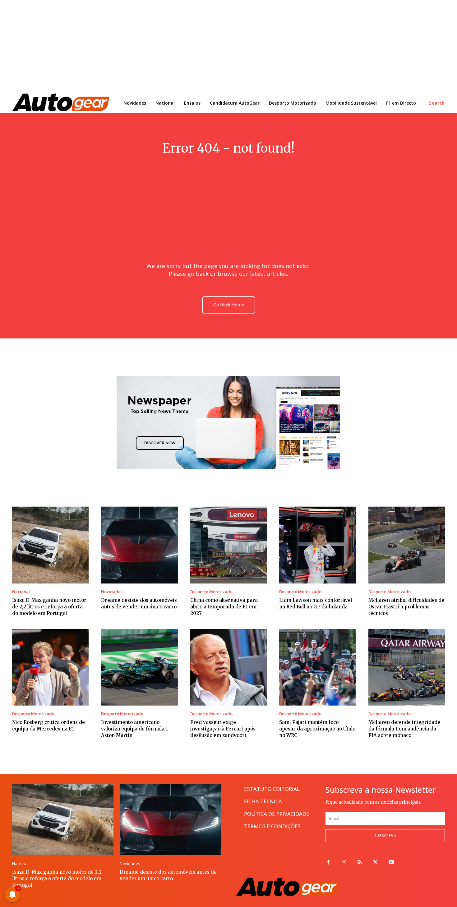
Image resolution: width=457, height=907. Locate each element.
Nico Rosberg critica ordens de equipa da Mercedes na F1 (48, 725)
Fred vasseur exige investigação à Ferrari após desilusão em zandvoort (223, 728)
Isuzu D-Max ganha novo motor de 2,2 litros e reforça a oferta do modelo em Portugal (49, 606)
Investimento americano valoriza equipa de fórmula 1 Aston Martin (134, 728)
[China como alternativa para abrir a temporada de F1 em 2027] (228, 545)
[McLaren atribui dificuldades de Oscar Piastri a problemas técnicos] (406, 545)
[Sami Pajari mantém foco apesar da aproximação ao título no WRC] (317, 667)
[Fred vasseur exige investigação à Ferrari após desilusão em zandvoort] (228, 667)
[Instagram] (344, 862)
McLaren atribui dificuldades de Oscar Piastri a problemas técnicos (406, 606)
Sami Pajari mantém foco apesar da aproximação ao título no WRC (317, 728)
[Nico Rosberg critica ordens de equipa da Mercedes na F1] (50, 667)
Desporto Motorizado (211, 592)
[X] (375, 862)
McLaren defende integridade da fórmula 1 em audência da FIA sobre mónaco (404, 728)
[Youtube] (391, 862)
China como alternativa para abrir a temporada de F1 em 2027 (224, 606)
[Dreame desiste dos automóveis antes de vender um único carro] (139, 545)
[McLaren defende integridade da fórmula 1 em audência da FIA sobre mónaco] (406, 667)
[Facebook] (328, 862)
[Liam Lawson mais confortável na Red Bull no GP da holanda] (317, 545)
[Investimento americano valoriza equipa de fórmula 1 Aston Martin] (139, 667)
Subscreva (385, 835)
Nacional (21, 592)
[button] (437, 103)
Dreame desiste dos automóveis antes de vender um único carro (168, 875)
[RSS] (359, 862)
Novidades (111, 592)
